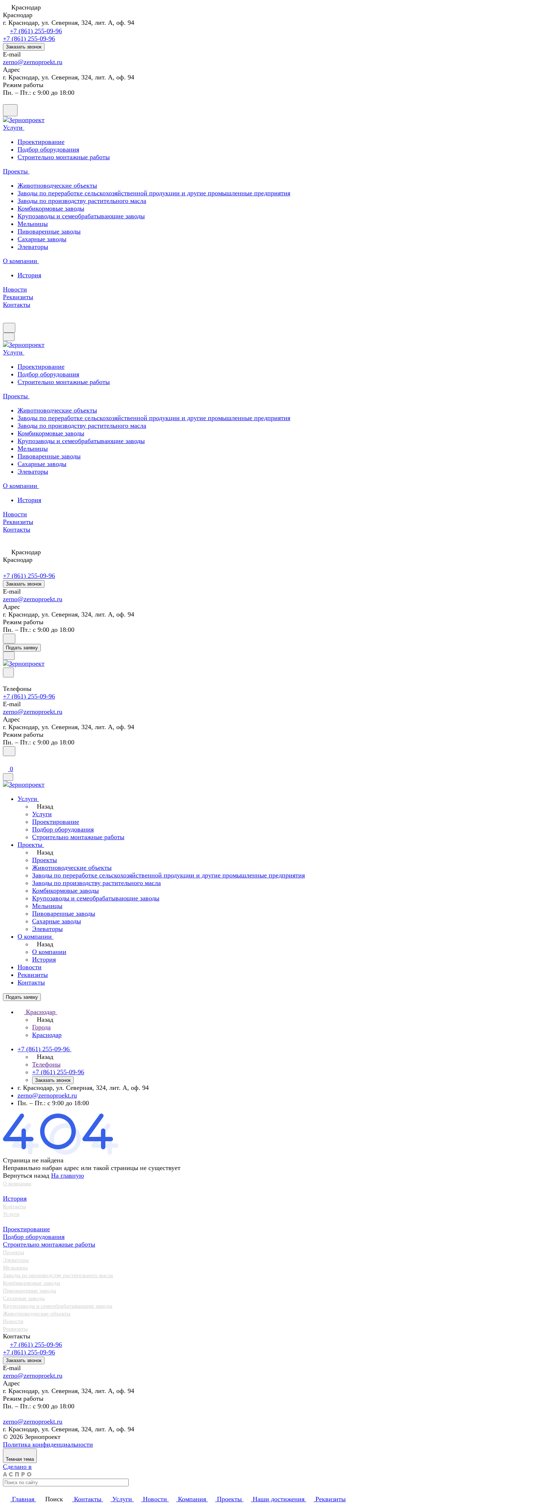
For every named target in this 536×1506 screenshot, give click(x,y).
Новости (13, 1321)
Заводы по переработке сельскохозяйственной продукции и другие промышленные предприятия (154, 193)
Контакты (14, 1206)
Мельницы (33, 223)
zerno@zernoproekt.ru (32, 62)
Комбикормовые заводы (51, 208)
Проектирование (26, 1229)
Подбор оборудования (34, 1236)
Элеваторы (33, 246)
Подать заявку (22, 647)
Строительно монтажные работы (49, 1244)
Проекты (13, 1252)
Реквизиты (15, 1329)
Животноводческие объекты (57, 185)
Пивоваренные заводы (49, 231)
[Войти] (6, 760)
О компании (17, 1183)
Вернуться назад (26, 1175)
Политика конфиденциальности (48, 1444)
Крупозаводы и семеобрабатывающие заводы (81, 216)
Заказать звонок (24, 47)
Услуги (11, 1214)
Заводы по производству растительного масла (82, 200)
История (29, 275)
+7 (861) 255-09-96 (36, 31)
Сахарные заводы (42, 239)
